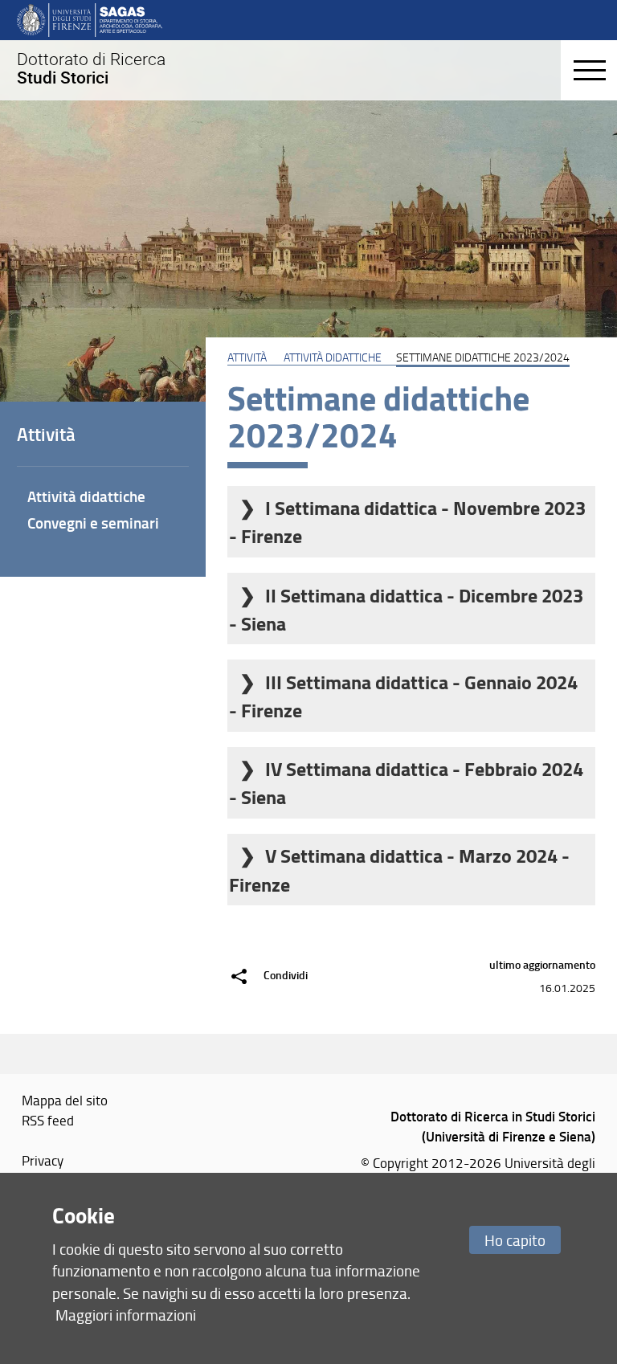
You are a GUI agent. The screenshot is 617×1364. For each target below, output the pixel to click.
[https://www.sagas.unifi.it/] (89, 19)
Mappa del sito (65, 1099)
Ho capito (514, 1240)
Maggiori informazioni (125, 1314)
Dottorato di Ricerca (91, 68)
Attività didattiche (333, 357)
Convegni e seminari (93, 522)
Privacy (42, 1160)
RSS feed (48, 1119)
